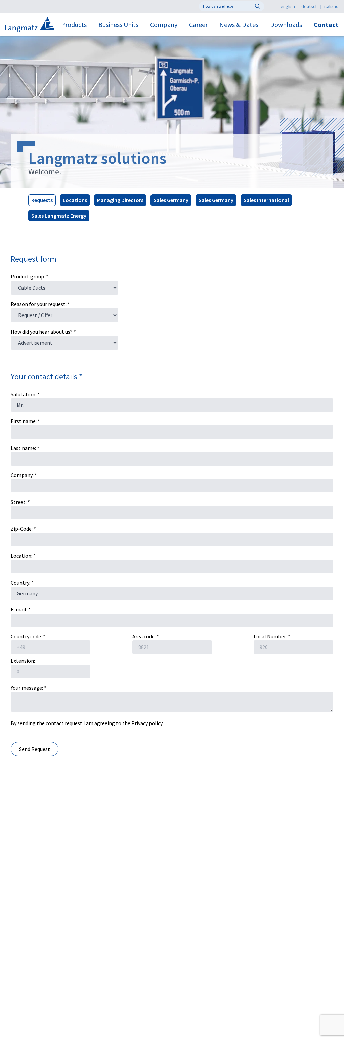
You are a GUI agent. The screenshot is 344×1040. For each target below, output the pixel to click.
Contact (326, 24)
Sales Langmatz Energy (58, 215)
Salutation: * (25, 394)
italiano (331, 6)
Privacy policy (147, 723)
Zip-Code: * (23, 528)
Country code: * (28, 636)
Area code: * (145, 636)
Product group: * (29, 276)
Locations (75, 200)
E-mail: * (21, 609)
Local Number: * (272, 636)
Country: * (22, 582)
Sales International (266, 200)
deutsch (309, 6)
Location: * (23, 555)
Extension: (23, 660)
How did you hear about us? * (43, 331)
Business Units (118, 24)
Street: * (20, 501)
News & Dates (238, 24)
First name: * (25, 421)
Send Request (34, 749)
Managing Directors (120, 200)
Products (74, 24)
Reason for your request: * (40, 304)
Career (198, 24)
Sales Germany (171, 200)
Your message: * (28, 687)
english (288, 6)
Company (163, 24)
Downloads (286, 24)
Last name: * (25, 448)
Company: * (24, 475)
